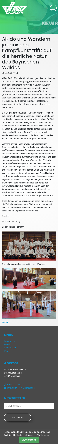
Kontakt (7, 344)
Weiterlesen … (44, 435)
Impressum (9, 341)
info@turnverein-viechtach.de (21, 388)
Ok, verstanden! (29, 439)
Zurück (5, 322)
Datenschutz (10, 347)
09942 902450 (14, 384)
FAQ (6, 351)
